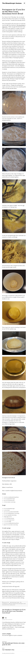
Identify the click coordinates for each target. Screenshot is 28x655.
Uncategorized (5, 603)
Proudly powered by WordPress (8, 653)
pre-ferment (7, 604)
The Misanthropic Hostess (12, 3)
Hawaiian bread (15, 603)
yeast (14, 604)
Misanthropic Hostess (15, 602)
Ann (6, 617)
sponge (11, 604)
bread (11, 603)
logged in (10, 635)
